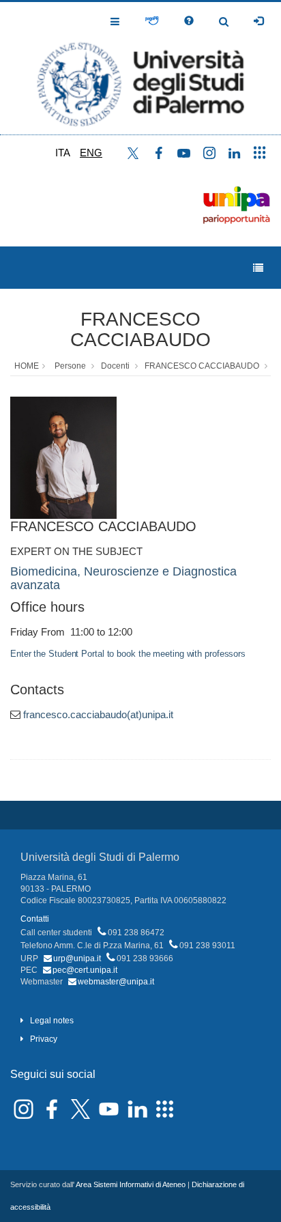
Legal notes (52, 1020)
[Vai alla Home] (140, 68)
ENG (91, 152)
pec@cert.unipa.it (85, 970)
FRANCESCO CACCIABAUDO (140, 330)
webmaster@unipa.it (116, 981)
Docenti (115, 366)
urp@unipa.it (77, 958)
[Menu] (258, 268)
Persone (70, 366)
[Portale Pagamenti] (151, 21)
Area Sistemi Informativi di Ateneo (131, 1184)
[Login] (258, 21)
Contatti (34, 919)
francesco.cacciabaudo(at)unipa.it (98, 714)
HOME (26, 366)
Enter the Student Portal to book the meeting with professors (128, 654)
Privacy (43, 1039)
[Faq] (189, 21)
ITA (62, 152)
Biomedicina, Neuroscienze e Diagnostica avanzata (123, 578)
